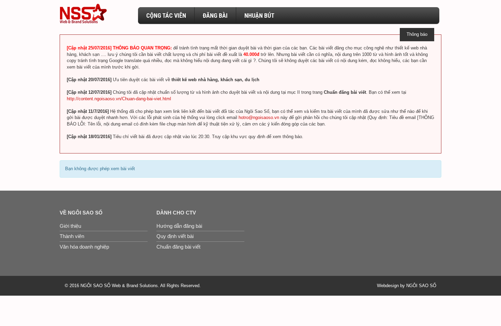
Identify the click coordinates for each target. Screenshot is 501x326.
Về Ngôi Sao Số (81, 213)
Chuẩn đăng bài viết (178, 247)
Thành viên (72, 236)
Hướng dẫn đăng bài (179, 226)
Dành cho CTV (176, 213)
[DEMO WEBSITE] (83, 13)
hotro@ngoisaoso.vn (259, 117)
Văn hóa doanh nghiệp (84, 247)
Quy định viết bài (175, 236)
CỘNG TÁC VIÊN (166, 15)
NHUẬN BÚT (259, 15)
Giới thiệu (70, 226)
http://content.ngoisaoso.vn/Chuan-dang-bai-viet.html (119, 98)
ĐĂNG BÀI (215, 15)
